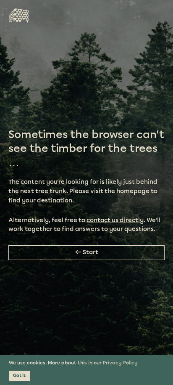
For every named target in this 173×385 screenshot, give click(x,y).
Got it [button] (19, 375)
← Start (86, 252)
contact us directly (115, 220)
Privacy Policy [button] (120, 363)
